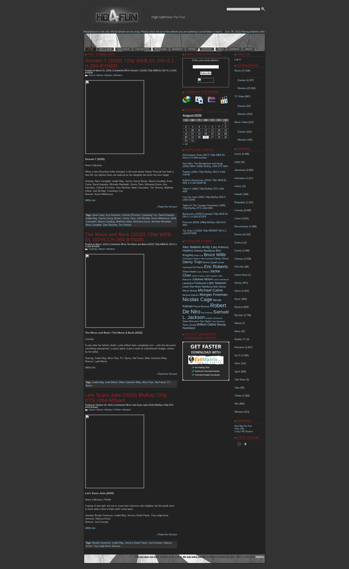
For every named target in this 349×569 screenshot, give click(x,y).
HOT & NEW (106, 49)
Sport (237, 371)
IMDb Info (90, 200)
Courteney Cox (149, 215)
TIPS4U (192, 49)
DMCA (221, 49)
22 (225, 133)
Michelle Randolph (161, 221)
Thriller (117, 410)
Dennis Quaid (210, 262)
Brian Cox (198, 255)
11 (199, 130)
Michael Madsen (190, 295)
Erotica (238, 242)
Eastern (242, 80)
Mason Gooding (106, 221)
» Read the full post (167, 206)
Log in (237, 59)
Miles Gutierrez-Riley (130, 382)
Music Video (241, 122)
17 (192, 133)
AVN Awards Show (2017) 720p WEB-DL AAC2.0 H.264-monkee (203, 156)
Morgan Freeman (214, 295)
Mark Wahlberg (203, 286)
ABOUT (248, 49)
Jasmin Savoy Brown (110, 218)
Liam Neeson (216, 283)
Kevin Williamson (160, 218)
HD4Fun (260, 557)
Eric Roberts (216, 266)
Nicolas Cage (197, 299)
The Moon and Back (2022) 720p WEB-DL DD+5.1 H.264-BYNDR (129, 237)
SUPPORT (207, 49)
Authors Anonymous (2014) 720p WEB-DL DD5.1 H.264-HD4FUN (204, 181)
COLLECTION (142, 49)
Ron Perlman (206, 313)
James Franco (198, 276)
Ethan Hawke (189, 271)
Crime (237, 218)
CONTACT (234, 49)
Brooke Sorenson (101, 542)
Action (237, 154)
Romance (239, 347)
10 (192, 130)
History (238, 283)
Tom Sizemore (218, 321)
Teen (237, 387)
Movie (100, 75)
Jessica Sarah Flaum (136, 542)
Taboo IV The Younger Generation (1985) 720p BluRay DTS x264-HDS (203, 206)
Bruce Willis (215, 254)
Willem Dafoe (206, 324)
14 (219, 130)
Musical (238, 307)
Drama (237, 234)
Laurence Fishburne (194, 283)
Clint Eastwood (207, 259)
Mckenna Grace (141, 221)
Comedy (93, 249)
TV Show (239, 96)
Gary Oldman (203, 272)
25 (199, 137)
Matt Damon (219, 286)
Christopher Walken (191, 259)
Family (238, 250)
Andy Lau (209, 247)
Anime (237, 186)
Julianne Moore (202, 279)
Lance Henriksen (221, 279)
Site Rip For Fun (243, 426)
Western (118, 75)
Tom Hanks (205, 321)
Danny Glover (221, 258)
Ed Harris (198, 267)
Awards (238, 194)
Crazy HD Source (243, 431)
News (237, 331)
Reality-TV (240, 339)
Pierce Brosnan (201, 306)
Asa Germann (113, 215)
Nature (237, 323)
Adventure (239, 170)
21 (219, 133)
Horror (92, 75)
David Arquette (166, 215)
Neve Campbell (94, 224)
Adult (237, 162)
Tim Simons (125, 224)
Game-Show (240, 275)
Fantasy (238, 258)
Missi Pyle (147, 382)
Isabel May (91, 218)
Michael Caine (210, 290)
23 (186, 137)
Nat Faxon (160, 382)
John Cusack (211, 276)
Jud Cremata (155, 542)
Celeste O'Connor (131, 215)
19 (205, 133)
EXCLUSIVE (123, 49)
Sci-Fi (237, 355)
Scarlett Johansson (213, 318)
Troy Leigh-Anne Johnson (106, 546)
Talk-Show (239, 379)
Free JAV (239, 428)
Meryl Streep (189, 290)
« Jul (185, 144)
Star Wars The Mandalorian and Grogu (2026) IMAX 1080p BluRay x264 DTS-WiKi (205, 165)
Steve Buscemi (190, 321)
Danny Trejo (192, 262)
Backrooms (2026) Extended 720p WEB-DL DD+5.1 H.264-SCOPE (205, 215)
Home (91, 49)
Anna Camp (98, 215)
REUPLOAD (161, 49)
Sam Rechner (110, 224)
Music (237, 299)
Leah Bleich (111, 382)
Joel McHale (143, 218)
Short (237, 363)
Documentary (241, 226)
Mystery (108, 75)
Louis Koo (188, 286)
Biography (239, 202)
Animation (239, 178)
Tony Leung (189, 324)
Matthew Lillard (124, 221)
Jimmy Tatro (128, 218)
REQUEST (177, 49)
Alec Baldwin (191, 247)
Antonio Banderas (204, 250)
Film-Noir (239, 266)
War (236, 403)
